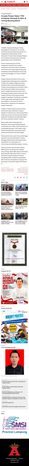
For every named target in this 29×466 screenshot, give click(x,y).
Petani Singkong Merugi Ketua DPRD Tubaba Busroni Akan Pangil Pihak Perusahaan (21, 222)
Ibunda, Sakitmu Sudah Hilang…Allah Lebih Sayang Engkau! (12, 387)
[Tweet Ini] (18, 177)
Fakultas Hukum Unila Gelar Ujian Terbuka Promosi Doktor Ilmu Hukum (22, 171)
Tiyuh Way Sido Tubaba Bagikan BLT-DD (21, 207)
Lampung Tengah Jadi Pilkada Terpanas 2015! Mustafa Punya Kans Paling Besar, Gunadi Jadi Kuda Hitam (13, 398)
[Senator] (9, 1)
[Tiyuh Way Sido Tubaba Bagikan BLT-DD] (21, 201)
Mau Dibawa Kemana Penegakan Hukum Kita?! (14, 406)
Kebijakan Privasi (14, 460)
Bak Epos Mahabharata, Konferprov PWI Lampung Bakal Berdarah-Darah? (12, 392)
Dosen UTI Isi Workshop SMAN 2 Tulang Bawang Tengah (21, 194)
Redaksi (21, 458)
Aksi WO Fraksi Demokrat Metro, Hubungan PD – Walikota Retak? (14, 382)
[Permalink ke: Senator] (2, 23)
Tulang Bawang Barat (6, 13)
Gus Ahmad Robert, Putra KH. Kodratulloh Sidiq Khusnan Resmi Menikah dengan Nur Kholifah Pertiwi (6, 194)
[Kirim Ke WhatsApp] (27, 177)
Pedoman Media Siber (11, 458)
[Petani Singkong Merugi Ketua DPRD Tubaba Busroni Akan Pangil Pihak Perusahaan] (21, 216)
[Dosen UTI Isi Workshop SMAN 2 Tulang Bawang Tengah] (21, 187)
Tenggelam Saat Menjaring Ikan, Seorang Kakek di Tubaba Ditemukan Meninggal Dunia (7, 222)
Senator (5, 23)
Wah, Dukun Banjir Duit (8, 402)
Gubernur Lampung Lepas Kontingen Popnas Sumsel (7, 169)
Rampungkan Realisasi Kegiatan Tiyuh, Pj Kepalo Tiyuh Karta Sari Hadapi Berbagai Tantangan (7, 208)
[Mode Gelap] (24, 2)
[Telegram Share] (24, 177)
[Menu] (2, 1)
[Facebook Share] (15, 177)
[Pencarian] (27, 2)
